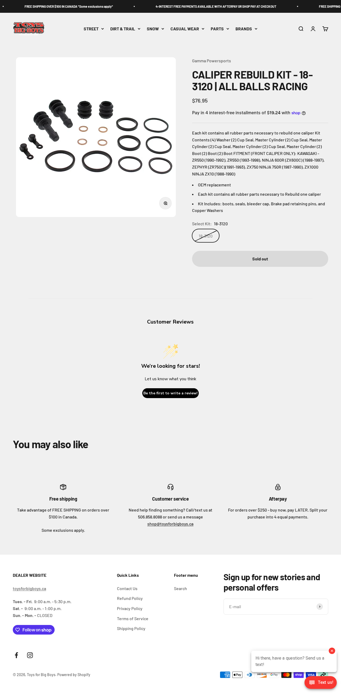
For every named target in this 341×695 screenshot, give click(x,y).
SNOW (153, 28)
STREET (91, 28)
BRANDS (244, 28)
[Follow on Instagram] (30, 655)
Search (180, 588)
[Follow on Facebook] (16, 655)
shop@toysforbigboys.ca (170, 523)
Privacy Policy (130, 608)
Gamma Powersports (211, 60)
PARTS (217, 28)
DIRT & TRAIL (122, 28)
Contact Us (127, 588)
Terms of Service (132, 618)
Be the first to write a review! (170, 393)
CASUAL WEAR (184, 28)
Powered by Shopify (73, 674)
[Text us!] (320, 683)
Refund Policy (130, 598)
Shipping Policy (131, 628)
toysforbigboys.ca (29, 588)
